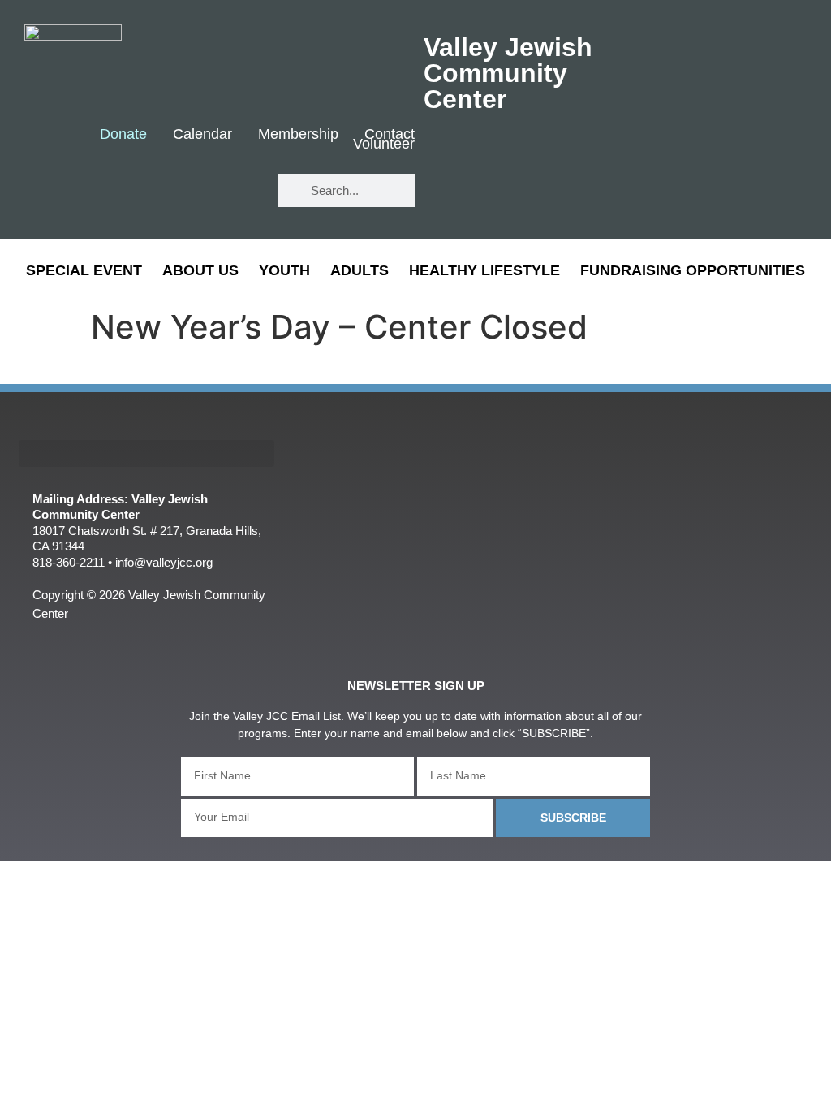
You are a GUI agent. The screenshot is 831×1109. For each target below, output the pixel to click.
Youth (284, 270)
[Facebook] (142, 191)
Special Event (84, 270)
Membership (298, 135)
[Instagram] (238, 191)
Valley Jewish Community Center (508, 73)
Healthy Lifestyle (484, 270)
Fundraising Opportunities (692, 270)
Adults (359, 270)
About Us (200, 270)
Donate (123, 135)
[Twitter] (190, 191)
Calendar (202, 135)
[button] (146, 453)
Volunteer (384, 144)
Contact (389, 135)
